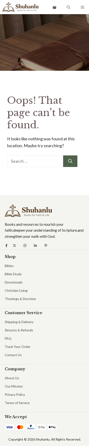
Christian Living (16, 290)
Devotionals (14, 282)
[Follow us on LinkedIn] (35, 246)
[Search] (70, 161)
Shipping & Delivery (19, 322)
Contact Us (13, 355)
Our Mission (14, 386)
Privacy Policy (15, 394)
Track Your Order (17, 347)
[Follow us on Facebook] (6, 246)
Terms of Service (17, 403)
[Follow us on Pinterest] (46, 246)
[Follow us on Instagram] (25, 246)
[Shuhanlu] (20, 7)
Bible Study (13, 274)
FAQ (8, 338)
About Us (12, 378)
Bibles (9, 266)
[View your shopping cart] (54, 7)
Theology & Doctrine (20, 299)
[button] (68, 7)
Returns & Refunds (19, 330)
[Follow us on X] (14, 246)
